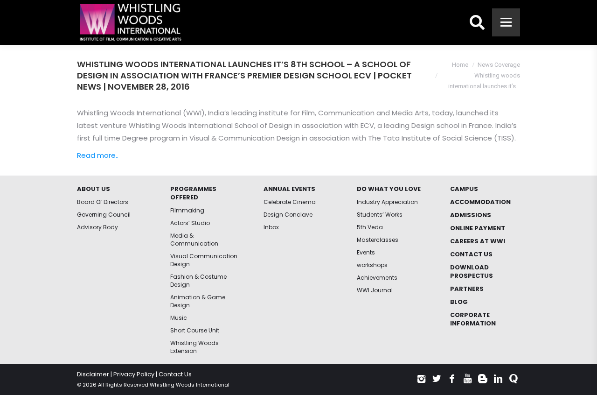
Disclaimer (93, 374)
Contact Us (175, 374)
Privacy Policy (133, 374)
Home (460, 64)
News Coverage (499, 64)
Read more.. (97, 155)
